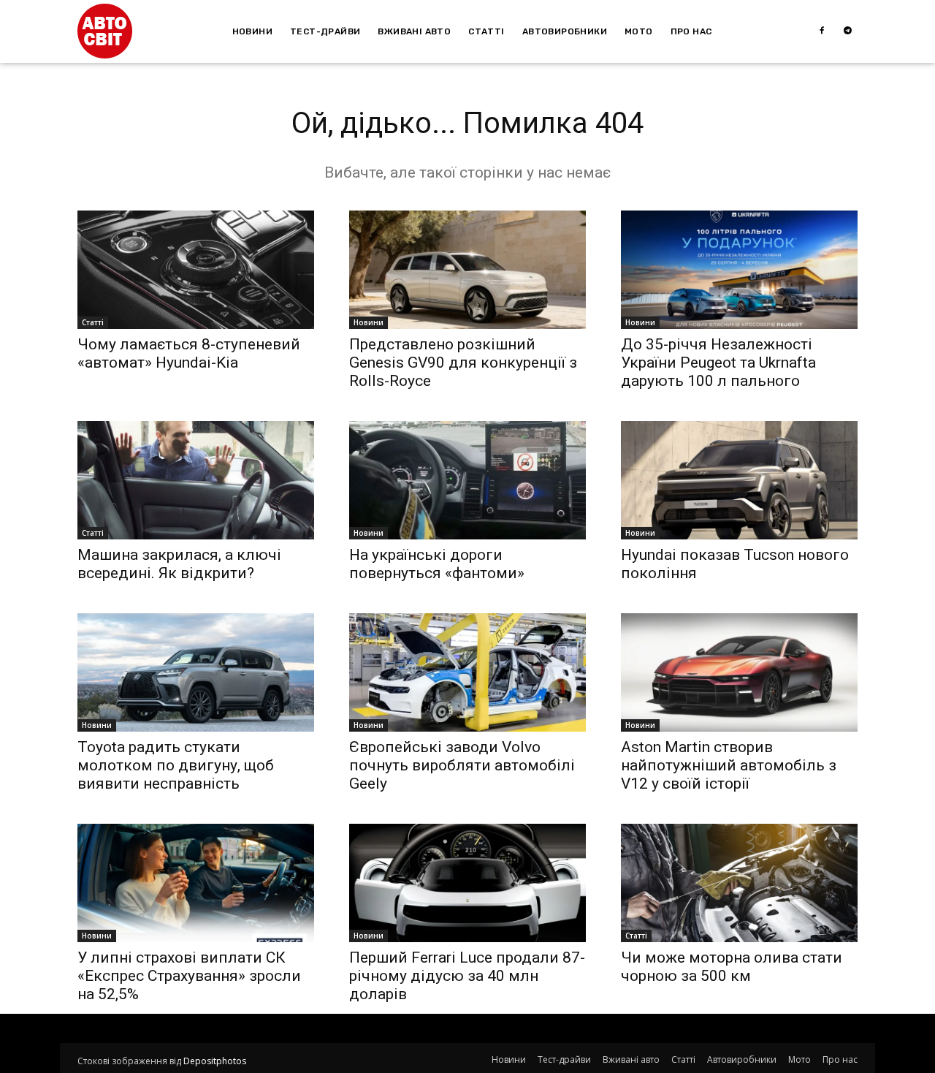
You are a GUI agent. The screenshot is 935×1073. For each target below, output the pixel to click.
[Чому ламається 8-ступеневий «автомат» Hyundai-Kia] (195, 270)
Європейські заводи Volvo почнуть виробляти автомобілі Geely (462, 765)
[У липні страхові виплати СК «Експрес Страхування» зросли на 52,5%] (195, 883)
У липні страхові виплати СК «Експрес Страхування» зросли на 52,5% (189, 976)
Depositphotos (214, 1061)
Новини (368, 322)
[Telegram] (848, 31)
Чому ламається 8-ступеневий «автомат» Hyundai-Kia (188, 353)
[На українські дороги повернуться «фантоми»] (467, 480)
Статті (93, 322)
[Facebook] (822, 31)
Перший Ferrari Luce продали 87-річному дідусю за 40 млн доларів (467, 976)
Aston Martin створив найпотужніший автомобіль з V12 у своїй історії (728, 765)
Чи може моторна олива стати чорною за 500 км (731, 967)
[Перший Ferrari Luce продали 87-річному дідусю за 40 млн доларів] (467, 883)
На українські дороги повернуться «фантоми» (436, 564)
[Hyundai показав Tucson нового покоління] (739, 480)
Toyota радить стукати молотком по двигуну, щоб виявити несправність (175, 765)
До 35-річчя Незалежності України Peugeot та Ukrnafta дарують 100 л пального (718, 362)
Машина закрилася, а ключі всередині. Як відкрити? (179, 564)
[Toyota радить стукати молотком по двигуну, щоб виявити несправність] (195, 672)
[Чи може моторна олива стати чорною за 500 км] (739, 883)
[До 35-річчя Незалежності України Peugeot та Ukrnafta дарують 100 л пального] (739, 270)
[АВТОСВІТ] (104, 31)
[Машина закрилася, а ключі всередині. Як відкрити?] (195, 480)
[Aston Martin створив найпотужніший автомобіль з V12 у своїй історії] (739, 672)
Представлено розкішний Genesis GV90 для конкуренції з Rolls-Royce (463, 362)
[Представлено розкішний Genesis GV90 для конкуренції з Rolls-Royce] (467, 270)
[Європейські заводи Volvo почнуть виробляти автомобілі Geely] (467, 672)
